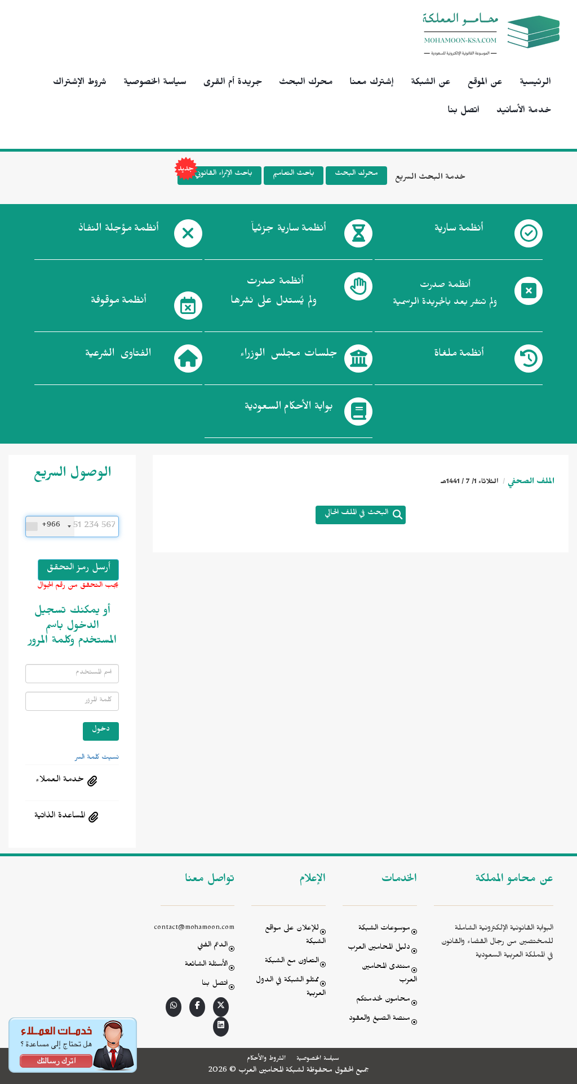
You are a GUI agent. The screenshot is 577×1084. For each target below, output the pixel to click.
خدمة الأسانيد (523, 111)
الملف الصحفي (531, 483)
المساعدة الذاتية (59, 816)
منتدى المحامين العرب (389, 974)
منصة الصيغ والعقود (379, 1019)
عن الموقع (485, 83)
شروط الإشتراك (79, 83)
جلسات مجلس (289, 355)
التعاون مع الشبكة (292, 962)
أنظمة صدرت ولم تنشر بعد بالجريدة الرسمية (445, 295)
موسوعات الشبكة (384, 929)
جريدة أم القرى (232, 83)
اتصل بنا (464, 111)
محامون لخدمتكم (383, 1000)
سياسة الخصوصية (155, 83)
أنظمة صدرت (273, 292)
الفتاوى (118, 355)
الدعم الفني (212, 946)
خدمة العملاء (59, 780)
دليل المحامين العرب (379, 948)
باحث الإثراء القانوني (223, 174)
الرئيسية (535, 83)
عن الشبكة (431, 83)
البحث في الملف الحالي (356, 514)
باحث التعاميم (293, 174)
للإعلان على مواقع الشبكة (295, 936)
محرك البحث (306, 83)
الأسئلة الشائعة (206, 965)
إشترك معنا (372, 83)
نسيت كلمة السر (97, 758)
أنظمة (458, 230)
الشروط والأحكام (266, 1059)
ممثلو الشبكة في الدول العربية (291, 987)
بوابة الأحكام (289, 408)
